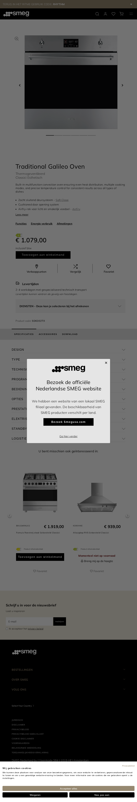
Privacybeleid (128, 765)
